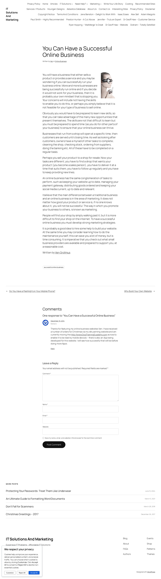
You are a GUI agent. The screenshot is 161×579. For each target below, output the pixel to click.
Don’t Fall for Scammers (20, 506)
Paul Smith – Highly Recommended (47, 19)
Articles (53, 3)
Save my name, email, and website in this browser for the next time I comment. (73, 438)
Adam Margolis (148, 14)
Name (45, 404)
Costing (129, 3)
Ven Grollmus (62, 252)
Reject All (22, 573)
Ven (51, 61)
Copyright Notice (46, 14)
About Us (92, 9)
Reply (53, 348)
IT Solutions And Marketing (29, 539)
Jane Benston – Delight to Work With (98, 14)
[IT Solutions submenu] (72, 3)
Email (45, 415)
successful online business (53, 267)
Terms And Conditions (67, 14)
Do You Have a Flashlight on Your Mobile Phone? (32, 291)
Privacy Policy (33, 3)
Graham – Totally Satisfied (142, 24)
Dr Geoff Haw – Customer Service (139, 19)
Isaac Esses (123, 14)
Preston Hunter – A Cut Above (80, 19)
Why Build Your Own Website (138, 291)
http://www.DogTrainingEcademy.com (89, 334)
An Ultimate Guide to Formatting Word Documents (35, 498)
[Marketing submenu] (100, 3)
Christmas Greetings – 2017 (22, 514)
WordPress (151, 572)
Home (45, 3)
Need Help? (80, 3)
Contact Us (104, 9)
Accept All (34, 573)
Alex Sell (135, 14)
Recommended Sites (145, 3)
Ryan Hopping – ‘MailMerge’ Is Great (86, 24)
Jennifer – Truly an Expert (109, 19)
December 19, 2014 (57, 321)
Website (45, 427)
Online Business (61, 61)
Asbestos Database (76, 9)
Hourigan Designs (55, 9)
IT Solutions (65, 3)
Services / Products (36, 9)
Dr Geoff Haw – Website (116, 24)
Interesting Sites (120, 9)
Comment (47, 373)
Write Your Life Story (113, 3)
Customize (10, 573)
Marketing (95, 3)
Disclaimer (150, 9)
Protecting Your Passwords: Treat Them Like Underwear (38, 491)
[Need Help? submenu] (87, 3)
